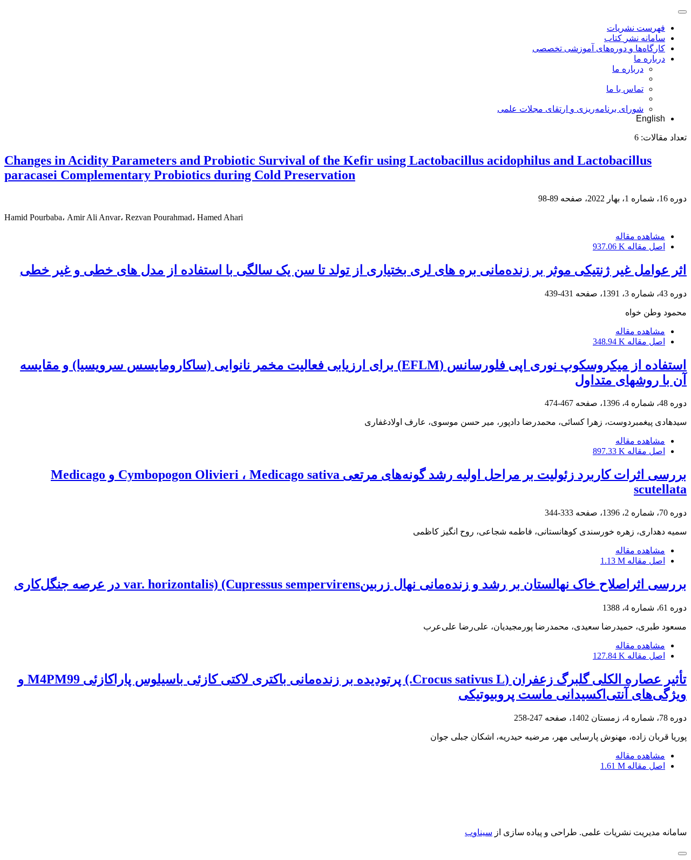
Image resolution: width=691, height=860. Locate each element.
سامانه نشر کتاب (634, 38)
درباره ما (649, 58)
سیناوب (478, 832)
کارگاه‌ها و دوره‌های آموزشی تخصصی (598, 48)
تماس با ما (624, 88)
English (650, 118)
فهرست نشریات (636, 27)
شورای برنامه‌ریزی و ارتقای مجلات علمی (570, 108)
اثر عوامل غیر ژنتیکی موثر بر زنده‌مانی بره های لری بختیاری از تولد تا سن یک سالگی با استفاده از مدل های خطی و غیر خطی (353, 270)
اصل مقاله (629, 246)
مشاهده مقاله (640, 236)
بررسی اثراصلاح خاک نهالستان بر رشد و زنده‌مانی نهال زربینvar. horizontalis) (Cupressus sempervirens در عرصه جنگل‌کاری (350, 584)
